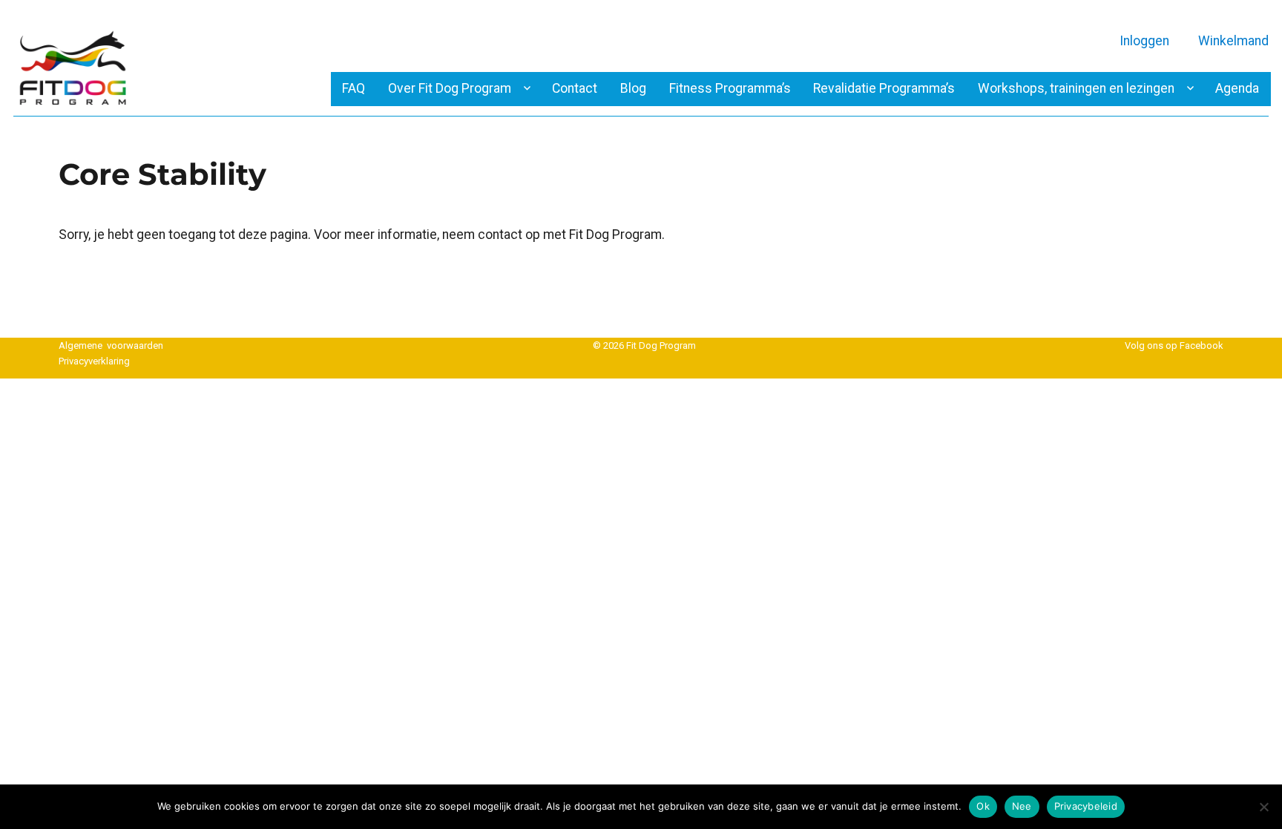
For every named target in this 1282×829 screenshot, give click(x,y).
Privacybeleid (1085, 806)
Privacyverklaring (94, 361)
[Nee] (1263, 806)
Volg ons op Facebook (1174, 345)
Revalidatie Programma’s (884, 88)
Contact (574, 88)
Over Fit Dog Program (449, 88)
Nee (1022, 806)
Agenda (1237, 88)
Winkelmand (1233, 40)
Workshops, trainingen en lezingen (1076, 88)
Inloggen (1144, 40)
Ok (983, 806)
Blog (633, 88)
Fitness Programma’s (730, 88)
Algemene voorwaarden (111, 345)
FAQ (353, 88)
